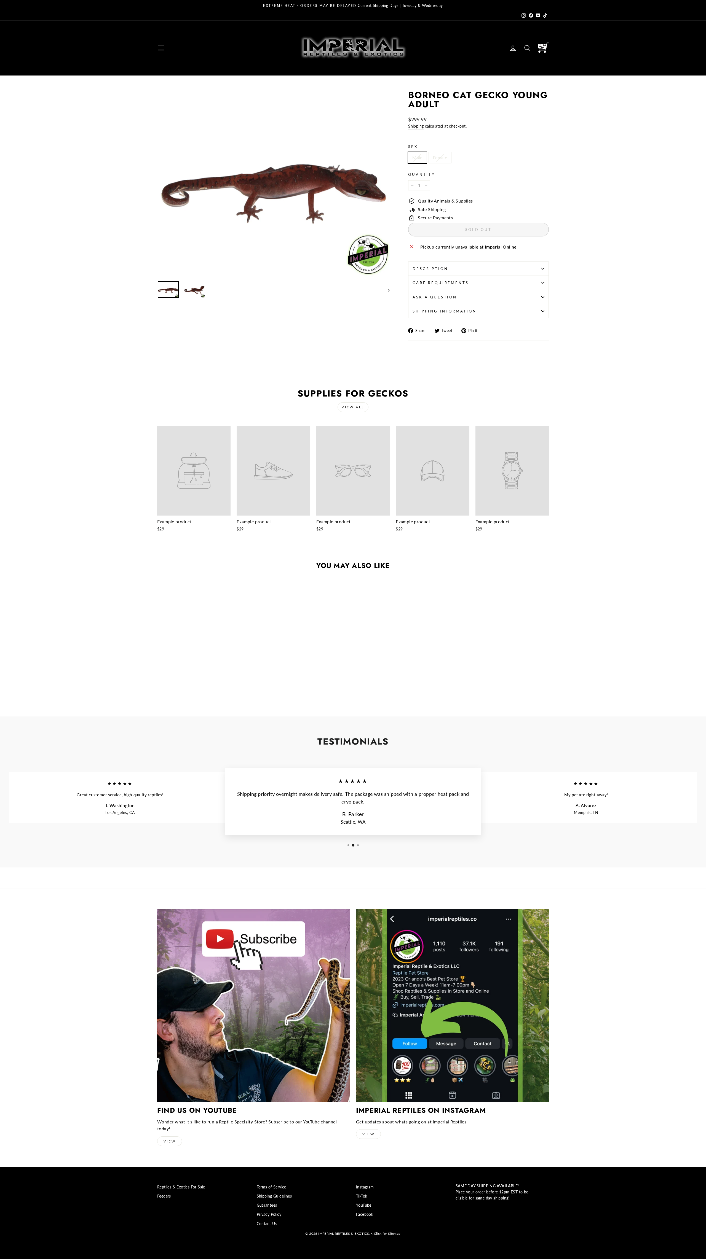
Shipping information (445, 311)
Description (430, 268)
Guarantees (267, 1205)
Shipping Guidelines (274, 1196)
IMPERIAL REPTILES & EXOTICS (343, 1233)
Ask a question (435, 297)
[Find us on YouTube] (253, 1005)
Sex (413, 146)
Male (417, 157)
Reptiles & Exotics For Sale (181, 1187)
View (170, 1141)
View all (353, 407)
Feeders (164, 1196)
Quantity (421, 174)
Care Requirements (441, 283)
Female (440, 157)
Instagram (365, 1187)
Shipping (416, 126)
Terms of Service (271, 1187)
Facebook (364, 1214)
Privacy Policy (269, 1214)
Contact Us (267, 1224)
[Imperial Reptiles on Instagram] (452, 1005)
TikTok (361, 1196)
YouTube (363, 1205)
